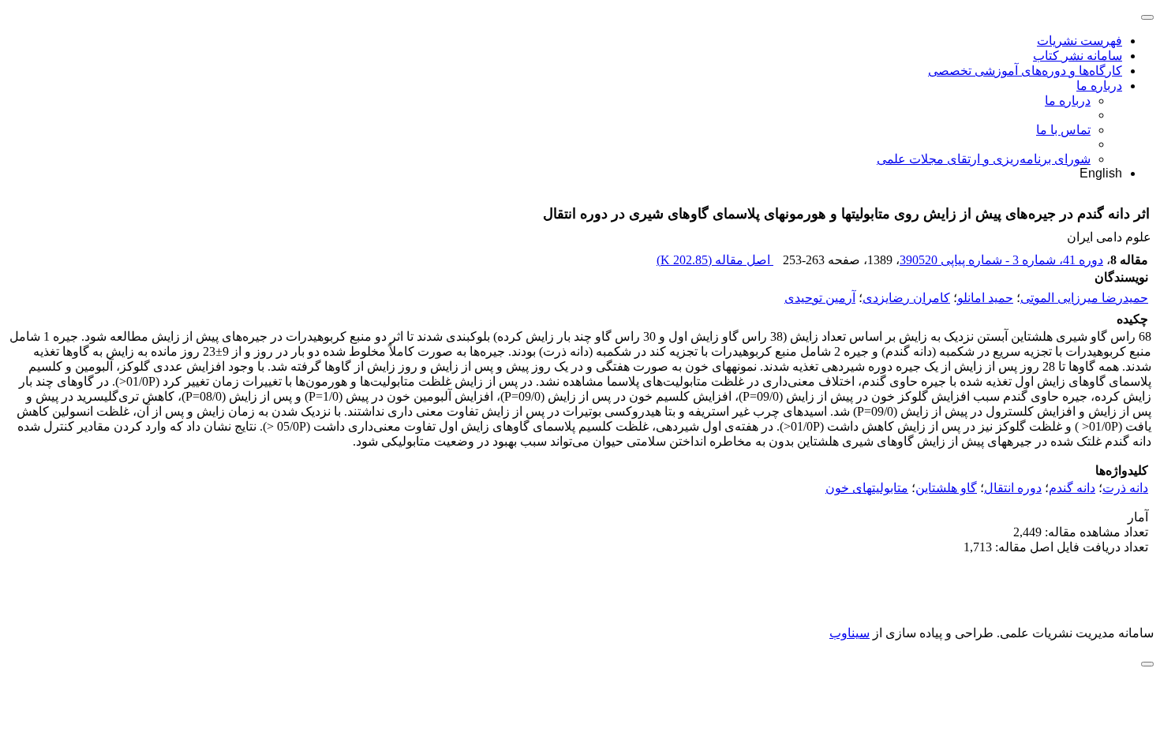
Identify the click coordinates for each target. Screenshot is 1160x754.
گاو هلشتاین (946, 488)
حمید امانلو (985, 297)
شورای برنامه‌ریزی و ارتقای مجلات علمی (984, 159)
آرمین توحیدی (819, 297)
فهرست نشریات (1079, 40)
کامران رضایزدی (906, 297)
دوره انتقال (1013, 488)
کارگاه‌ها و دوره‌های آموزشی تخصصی (1025, 70)
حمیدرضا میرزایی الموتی (1084, 297)
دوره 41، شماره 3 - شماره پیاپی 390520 (1001, 260)
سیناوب (849, 633)
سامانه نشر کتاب (1077, 55)
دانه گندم (1072, 488)
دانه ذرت (1125, 488)
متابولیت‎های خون (866, 488)
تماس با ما (1063, 129)
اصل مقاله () (715, 260)
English (1101, 173)
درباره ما (1099, 85)
